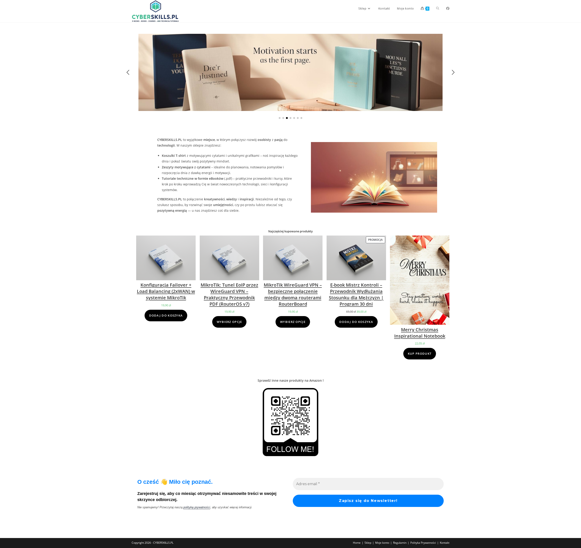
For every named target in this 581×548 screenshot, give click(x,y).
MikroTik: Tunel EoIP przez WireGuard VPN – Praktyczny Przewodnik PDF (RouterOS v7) (229, 294)
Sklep (367, 543)
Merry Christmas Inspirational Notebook (419, 333)
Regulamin (399, 543)
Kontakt (444, 543)
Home (357, 543)
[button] (280, 118)
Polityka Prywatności (423, 543)
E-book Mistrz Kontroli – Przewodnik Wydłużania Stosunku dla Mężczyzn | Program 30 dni (356, 294)
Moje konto (382, 543)
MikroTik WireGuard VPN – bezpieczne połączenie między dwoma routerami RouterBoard (293, 294)
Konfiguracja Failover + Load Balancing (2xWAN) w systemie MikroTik (166, 291)
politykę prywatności (196, 507)
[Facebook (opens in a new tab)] (447, 8)
